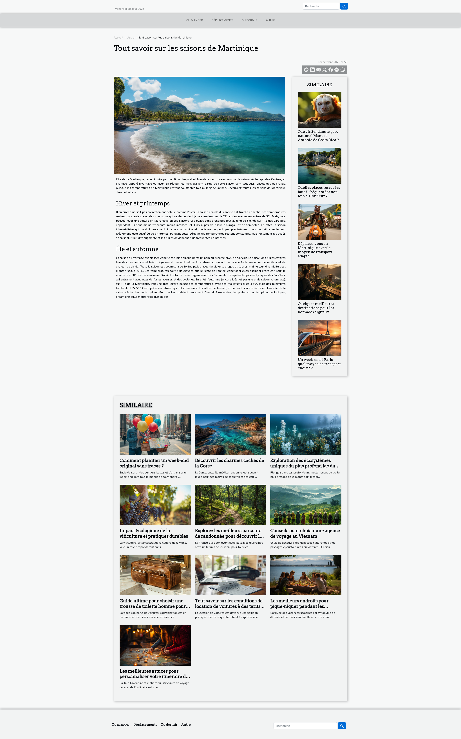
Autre (270, 20)
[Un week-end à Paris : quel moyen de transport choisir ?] (319, 337)
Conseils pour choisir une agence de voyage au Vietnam (305, 533)
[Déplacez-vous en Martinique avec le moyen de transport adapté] (319, 221)
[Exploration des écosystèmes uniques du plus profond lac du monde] (305, 434)
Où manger (194, 20)
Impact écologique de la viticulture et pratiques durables (154, 533)
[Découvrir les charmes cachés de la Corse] (230, 434)
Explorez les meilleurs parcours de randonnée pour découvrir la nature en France (228, 536)
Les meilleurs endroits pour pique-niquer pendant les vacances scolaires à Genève (300, 606)
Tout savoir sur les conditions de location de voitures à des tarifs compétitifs (229, 606)
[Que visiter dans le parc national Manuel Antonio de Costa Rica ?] (319, 109)
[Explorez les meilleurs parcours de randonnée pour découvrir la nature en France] (230, 504)
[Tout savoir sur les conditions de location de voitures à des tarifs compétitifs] (230, 574)
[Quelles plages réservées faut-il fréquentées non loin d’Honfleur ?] (319, 165)
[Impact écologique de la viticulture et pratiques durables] (155, 504)
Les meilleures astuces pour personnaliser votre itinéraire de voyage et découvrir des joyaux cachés (154, 679)
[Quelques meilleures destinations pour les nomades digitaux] (319, 281)
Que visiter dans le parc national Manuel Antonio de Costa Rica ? (318, 136)
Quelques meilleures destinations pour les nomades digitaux (316, 308)
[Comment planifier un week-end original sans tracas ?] (155, 434)
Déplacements (222, 20)
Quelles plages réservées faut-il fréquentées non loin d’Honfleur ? (319, 191)
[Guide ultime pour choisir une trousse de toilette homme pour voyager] (155, 574)
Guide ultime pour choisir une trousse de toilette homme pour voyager (153, 606)
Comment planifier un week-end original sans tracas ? (154, 463)
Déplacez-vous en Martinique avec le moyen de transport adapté (315, 250)
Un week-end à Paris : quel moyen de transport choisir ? (319, 364)
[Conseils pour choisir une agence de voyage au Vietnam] (305, 504)
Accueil (118, 37)
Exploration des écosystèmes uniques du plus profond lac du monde (302, 466)
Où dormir (249, 20)
